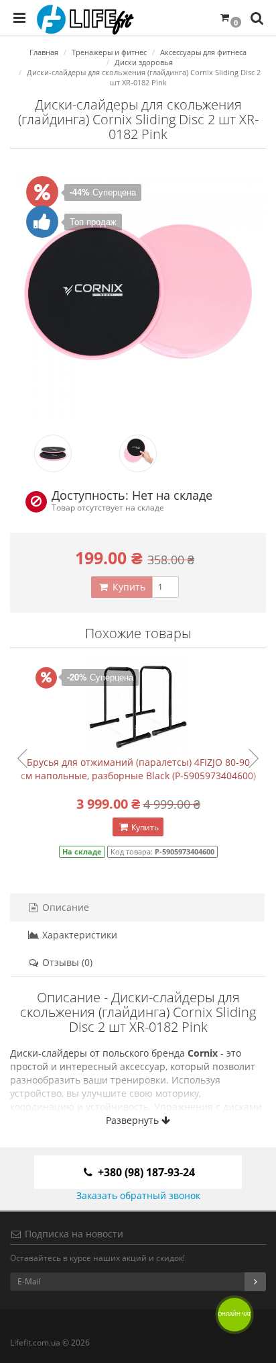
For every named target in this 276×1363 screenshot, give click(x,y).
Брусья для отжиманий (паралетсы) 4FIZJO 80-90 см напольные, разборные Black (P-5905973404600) (138, 769)
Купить (127, 586)
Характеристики (78, 934)
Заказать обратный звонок (138, 1195)
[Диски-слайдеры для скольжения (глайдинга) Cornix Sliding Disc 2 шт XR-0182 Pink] (138, 291)
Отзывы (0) (66, 962)
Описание (64, 907)
